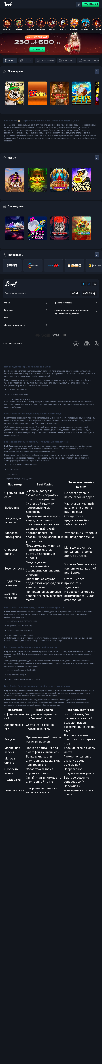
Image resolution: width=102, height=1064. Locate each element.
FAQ (6, 317)
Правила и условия (63, 303)
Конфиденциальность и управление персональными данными (71, 311)
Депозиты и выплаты (14, 325)
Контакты (9, 310)
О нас (7, 303)
